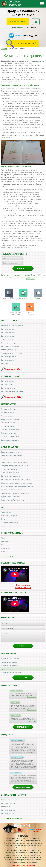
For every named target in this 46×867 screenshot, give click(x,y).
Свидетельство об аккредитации (12, 500)
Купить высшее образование (11, 672)
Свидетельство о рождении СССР (12, 456)
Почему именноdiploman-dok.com (23, 586)
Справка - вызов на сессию (11, 430)
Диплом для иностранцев (10, 343)
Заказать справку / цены (10, 440)
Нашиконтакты (30, 314)
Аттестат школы (7, 416)
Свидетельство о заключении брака (14, 462)
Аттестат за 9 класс (8, 413)
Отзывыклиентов (37, 299)
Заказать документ (18, 21)
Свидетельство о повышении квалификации (17, 483)
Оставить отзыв (23, 787)
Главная (4, 49)
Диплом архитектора (8, 810)
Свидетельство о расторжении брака (14, 466)
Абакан (3, 538)
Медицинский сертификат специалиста (15, 493)
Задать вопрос (23, 727)
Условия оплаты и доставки (16, 314)
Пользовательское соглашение (23, 865)
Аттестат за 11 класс (8, 409)
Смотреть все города (8, 557)
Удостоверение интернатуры (11, 490)
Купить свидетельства (9, 662)
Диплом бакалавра (8, 333)
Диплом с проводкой (8, 357)
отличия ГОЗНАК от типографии (8, 299)
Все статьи (23, 678)
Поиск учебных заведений (25, 43)
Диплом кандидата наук (10, 346)
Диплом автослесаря (8, 803)
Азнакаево (5, 541)
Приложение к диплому (9, 469)
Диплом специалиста (8, 329)
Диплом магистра (7, 336)
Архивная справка (7, 426)
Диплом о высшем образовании (12, 326)
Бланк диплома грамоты (10, 473)
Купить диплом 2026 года (10, 659)
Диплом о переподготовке (10, 476)
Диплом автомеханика (9, 800)
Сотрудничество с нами (9, 523)
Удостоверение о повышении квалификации (17, 486)
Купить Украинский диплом (11, 497)
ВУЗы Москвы (6, 512)
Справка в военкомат (9, 433)
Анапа (3, 552)
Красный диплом (7, 340)
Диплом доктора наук (9, 350)
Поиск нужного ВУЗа (12, 369)
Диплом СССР (5, 364)
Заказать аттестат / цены (10, 437)
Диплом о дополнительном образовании (15, 480)
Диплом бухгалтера (8, 814)
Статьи (3, 519)
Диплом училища (7, 381)
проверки (20, 27)
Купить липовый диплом (10, 666)
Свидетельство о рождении (11, 452)
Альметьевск (5, 548)
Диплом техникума (8, 385)
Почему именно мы (8, 526)
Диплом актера (6, 807)
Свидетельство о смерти (10, 459)
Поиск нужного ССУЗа (13, 397)
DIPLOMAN (21, 825)
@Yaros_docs (30, 279)
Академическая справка (10, 419)
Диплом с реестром (8, 360)
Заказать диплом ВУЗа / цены (11, 353)
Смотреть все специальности (11, 819)
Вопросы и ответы (23, 299)
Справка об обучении (8, 423)
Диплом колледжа (8, 388)
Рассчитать (36, 21)
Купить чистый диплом (9, 669)
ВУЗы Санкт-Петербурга (9, 516)
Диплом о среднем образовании (12, 392)
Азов (2, 545)
